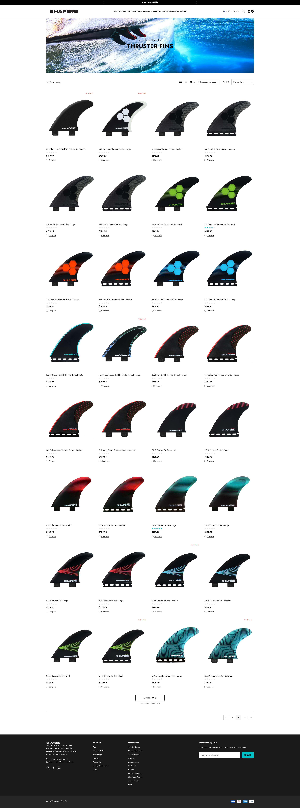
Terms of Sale (133, 781)
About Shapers (133, 754)
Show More (150, 698)
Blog (130, 784)
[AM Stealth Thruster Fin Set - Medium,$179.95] (176, 118)
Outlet (95, 769)
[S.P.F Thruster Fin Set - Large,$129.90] (123, 569)
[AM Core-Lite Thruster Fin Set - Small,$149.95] (176, 193)
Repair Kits (97, 762)
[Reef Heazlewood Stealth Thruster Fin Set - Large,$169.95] (123, 343)
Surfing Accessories (100, 766)
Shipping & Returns (135, 777)
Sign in (236, 11)
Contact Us (132, 766)
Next (251, 717)
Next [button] (196, 2)
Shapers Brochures (135, 750)
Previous (226, 717)
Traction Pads (98, 750)
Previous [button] (104, 2)
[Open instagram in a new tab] (53, 768)
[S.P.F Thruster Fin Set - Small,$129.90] (71, 644)
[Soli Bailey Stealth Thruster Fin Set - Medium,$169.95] (71, 418)
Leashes (96, 758)
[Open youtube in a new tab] (59, 768)
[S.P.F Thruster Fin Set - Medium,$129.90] (176, 569)
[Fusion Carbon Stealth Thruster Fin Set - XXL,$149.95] (71, 343)
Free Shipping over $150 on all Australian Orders (150, 2)
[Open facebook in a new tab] (48, 768)
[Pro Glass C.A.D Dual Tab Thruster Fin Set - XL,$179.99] (71, 118)
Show (192, 82)
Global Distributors (135, 773)
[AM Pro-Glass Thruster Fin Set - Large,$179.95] (123, 118)
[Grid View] (180, 82)
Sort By (226, 82)
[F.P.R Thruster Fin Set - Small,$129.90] (176, 418)
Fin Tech (131, 769)
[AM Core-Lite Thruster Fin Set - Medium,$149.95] (71, 268)
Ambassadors (133, 762)
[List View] (185, 82)
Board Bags (97, 754)
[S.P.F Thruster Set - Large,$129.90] (71, 569)
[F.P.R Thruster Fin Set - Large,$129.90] (176, 494)
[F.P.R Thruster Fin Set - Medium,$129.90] (71, 494)
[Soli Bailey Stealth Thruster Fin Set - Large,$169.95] (176, 343)
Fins (94, 747)
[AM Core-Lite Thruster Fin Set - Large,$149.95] (176, 268)
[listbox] (242, 82)
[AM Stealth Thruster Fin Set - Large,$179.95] (71, 193)
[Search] (243, 11)
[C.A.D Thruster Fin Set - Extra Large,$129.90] (176, 644)
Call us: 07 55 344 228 (59, 759)
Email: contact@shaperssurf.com (61, 762)
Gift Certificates (134, 747)
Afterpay (131, 758)
